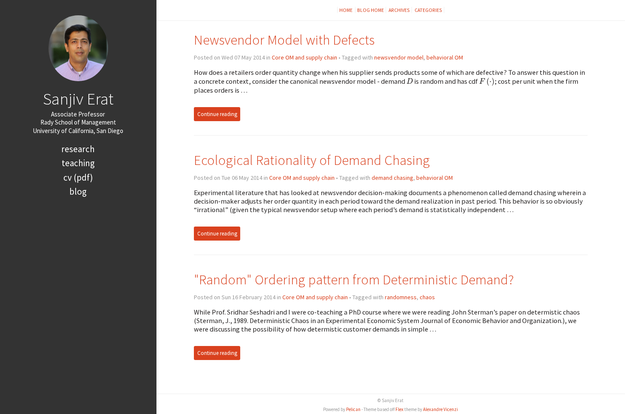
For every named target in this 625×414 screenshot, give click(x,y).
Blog (78, 191)
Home (346, 10)
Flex (399, 409)
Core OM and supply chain (304, 57)
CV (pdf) (78, 177)
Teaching (78, 163)
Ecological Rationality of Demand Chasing (312, 160)
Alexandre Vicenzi (440, 409)
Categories (428, 10)
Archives (399, 10)
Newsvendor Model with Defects (284, 39)
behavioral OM (444, 57)
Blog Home (370, 10)
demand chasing (392, 177)
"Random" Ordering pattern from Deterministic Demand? (354, 279)
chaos (427, 297)
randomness (401, 297)
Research (78, 149)
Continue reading (217, 114)
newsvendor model (398, 57)
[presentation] (409, 81)
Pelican (353, 409)
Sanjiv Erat (78, 98)
